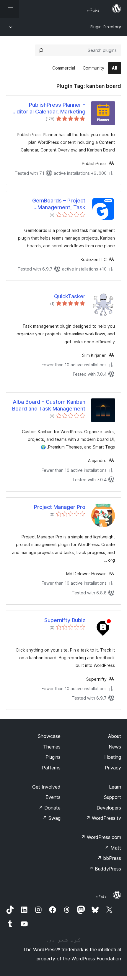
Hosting (112, 757)
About (114, 736)
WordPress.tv (103, 818)
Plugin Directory (105, 26)
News (115, 747)
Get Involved (46, 787)
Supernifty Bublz (64, 620)
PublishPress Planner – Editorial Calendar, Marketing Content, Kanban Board (49, 108)
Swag (52, 818)
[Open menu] (9, 9)
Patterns (51, 768)
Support (112, 797)
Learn (115, 787)
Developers (109, 808)
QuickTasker (69, 296)
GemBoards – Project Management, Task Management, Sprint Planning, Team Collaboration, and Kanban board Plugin (52, 204)
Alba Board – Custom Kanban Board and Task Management (48, 405)
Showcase (49, 736)
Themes (52, 747)
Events (53, 797)
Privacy (113, 768)
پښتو (101, 895)
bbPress (109, 858)
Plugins (53, 757)
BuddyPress (105, 869)
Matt (113, 848)
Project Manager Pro (59, 507)
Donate (49, 808)
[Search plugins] (41, 50)
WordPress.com (101, 837)
